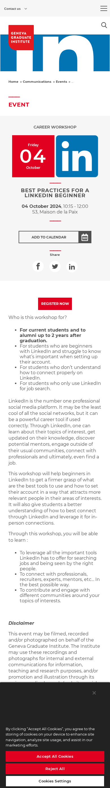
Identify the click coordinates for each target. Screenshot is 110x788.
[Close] (94, 693)
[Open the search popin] (104, 25)
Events (61, 82)
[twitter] (55, 266)
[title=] (21, 37)
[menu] (103, 8)
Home (13, 82)
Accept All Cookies (55, 756)
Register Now (55, 304)
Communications (37, 82)
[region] (55, 735)
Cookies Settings (55, 781)
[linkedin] (72, 266)
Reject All (54, 768)
